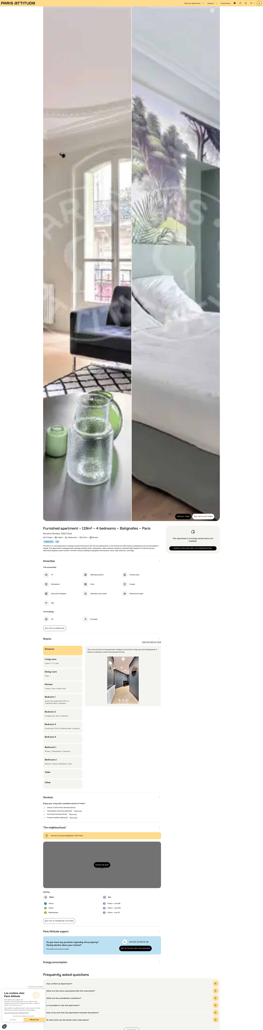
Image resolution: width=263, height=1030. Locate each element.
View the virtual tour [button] (151, 642)
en (251, 3)
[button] (4, 1026)
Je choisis (13, 1019)
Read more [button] (78, 811)
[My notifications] (246, 3)
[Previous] (46, 264)
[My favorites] (234, 3)
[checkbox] (212, 10)
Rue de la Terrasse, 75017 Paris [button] (57, 533)
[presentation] (194, 3)
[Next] (216, 264)
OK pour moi (34, 1019)
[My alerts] (240, 3)
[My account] (259, 3)
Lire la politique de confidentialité (16, 1013)
